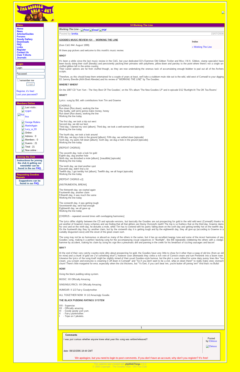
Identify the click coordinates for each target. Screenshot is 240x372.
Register (21, 49)
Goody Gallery (24, 39)
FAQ (18, 44)
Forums (20, 36)
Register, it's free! (25, 91)
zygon (28, 111)
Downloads (22, 42)
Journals (21, 57)
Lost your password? (27, 94)
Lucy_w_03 (31, 129)
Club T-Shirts (23, 55)
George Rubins (32, 122)
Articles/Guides (25, 34)
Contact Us (22, 52)
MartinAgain (31, 125)
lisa (27, 116)
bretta (75, 33)
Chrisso (213, 341)
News (19, 31)
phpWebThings (132, 364)
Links (19, 47)
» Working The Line (202, 47)
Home (19, 28)
